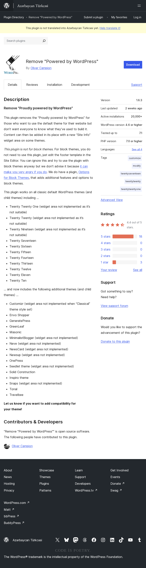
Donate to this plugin (115, 341)
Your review (109, 270)
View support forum (114, 306)
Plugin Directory (14, 17)
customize (135, 158)
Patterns (45, 490)
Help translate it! (110, 28)
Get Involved (119, 470)
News (8, 477)
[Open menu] (140, 5)
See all (137, 270)
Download (133, 64)
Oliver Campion (41, 68)
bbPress (11, 516)
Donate (117, 483)
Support (136, 85)
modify (137, 165)
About (8, 470)
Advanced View (112, 200)
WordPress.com (17, 503)
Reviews (32, 85)
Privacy (9, 490)
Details (12, 85)
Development (80, 85)
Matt (9, 509)
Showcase (46, 470)
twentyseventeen (131, 173)
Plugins (44, 483)
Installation (54, 85)
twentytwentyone (131, 189)
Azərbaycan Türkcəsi (27, 540)
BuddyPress (14, 523)
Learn (79, 470)
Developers (83, 483)
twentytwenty (133, 181)
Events (115, 477)
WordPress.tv (86, 490)
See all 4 (137, 149)
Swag (116, 490)
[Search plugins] (44, 41)
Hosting (9, 483)
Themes (45, 477)
